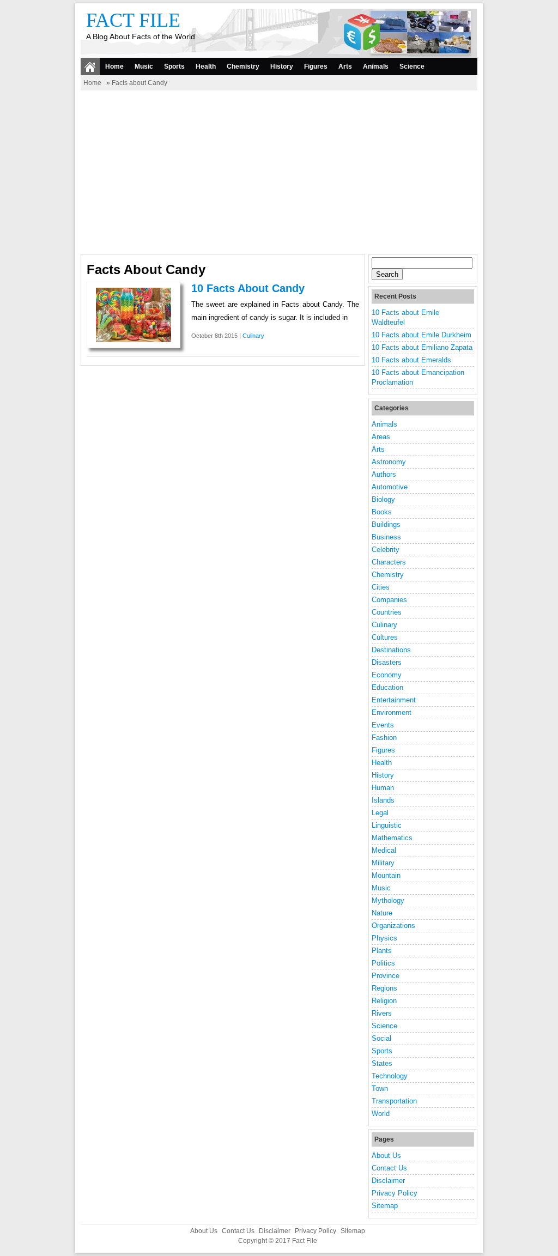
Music (144, 66)
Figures (315, 66)
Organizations (393, 925)
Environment (391, 712)
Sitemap (385, 1206)
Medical (384, 850)
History (281, 66)
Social (381, 1038)
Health (206, 66)
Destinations (391, 650)
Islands (383, 800)
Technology (390, 1076)
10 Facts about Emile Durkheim (421, 335)
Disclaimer (388, 1180)
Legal (380, 813)
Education (387, 687)
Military (383, 863)
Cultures (385, 637)
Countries (387, 612)
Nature (382, 913)
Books (382, 512)
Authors (384, 474)
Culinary (253, 335)
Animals (376, 66)
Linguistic (387, 825)
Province (385, 976)
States (382, 1063)
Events (383, 725)
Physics (384, 938)
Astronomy (389, 462)
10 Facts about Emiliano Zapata (422, 347)
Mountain (386, 875)
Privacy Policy (394, 1193)
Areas (381, 437)
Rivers (382, 1013)
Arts (345, 66)
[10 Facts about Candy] (133, 340)
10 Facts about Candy (248, 288)
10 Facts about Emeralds (411, 360)
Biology (383, 499)
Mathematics (392, 838)
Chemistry (243, 66)
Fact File (133, 20)
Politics (383, 963)
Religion (384, 1001)
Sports (174, 66)
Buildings (386, 524)
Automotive (390, 487)
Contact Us (389, 1168)
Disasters (387, 662)
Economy (387, 675)
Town (380, 1088)
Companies (389, 600)
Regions (384, 988)
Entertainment (394, 700)
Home (114, 66)
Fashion (384, 737)
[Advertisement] (279, 172)
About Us (386, 1155)
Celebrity (385, 549)
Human (383, 788)
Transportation (394, 1101)
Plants (382, 950)
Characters (389, 562)
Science (411, 66)
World (381, 1113)
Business (386, 537)
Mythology (388, 900)
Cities (381, 587)
